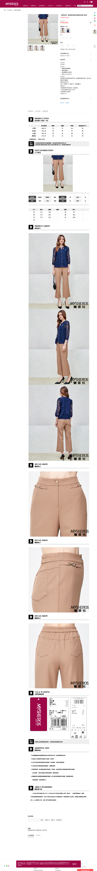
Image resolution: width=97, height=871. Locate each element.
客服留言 (57, 868)
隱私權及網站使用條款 (38, 870)
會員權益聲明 (58, 870)
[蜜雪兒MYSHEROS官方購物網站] (12, 4)
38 (62, 37)
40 (66, 37)
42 (70, 37)
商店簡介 (35, 868)
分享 (63, 102)
